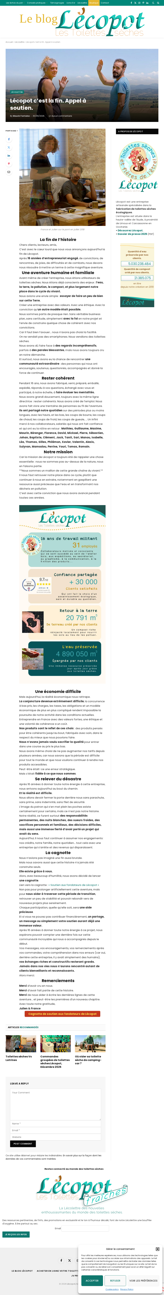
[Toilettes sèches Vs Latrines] (21, 1043)
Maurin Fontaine (21, 116)
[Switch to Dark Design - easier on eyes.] (153, 3)
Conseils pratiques (36, 2)
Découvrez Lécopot (130, 230)
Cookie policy (112, 1289)
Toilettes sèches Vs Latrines (19, 1058)
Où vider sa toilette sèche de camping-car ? (88, 1060)
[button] (157, 1249)
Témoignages (57, 2)
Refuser (115, 1280)
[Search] (157, 3)
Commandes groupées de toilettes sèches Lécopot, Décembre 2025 (55, 1062)
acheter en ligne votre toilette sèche (62, 1270)
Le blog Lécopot (22, 1270)
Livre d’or (71, 2)
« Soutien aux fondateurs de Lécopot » (74, 885)
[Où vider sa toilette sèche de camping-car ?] (90, 1043)
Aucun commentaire (62, 116)
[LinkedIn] (9, 155)
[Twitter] (9, 147)
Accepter (92, 1280)
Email (58, 1228)
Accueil (9, 42)
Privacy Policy (126, 1289)
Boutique (94, 2)
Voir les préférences (143, 1280)
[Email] (9, 172)
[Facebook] (9, 139)
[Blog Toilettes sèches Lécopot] (81, 22)
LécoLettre (82, 2)
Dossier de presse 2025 (132, 234)
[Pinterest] (9, 163)
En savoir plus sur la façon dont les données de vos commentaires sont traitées (53, 1157)
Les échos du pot (14, 2)
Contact (105, 2)
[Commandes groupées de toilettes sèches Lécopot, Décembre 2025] (55, 1043)
